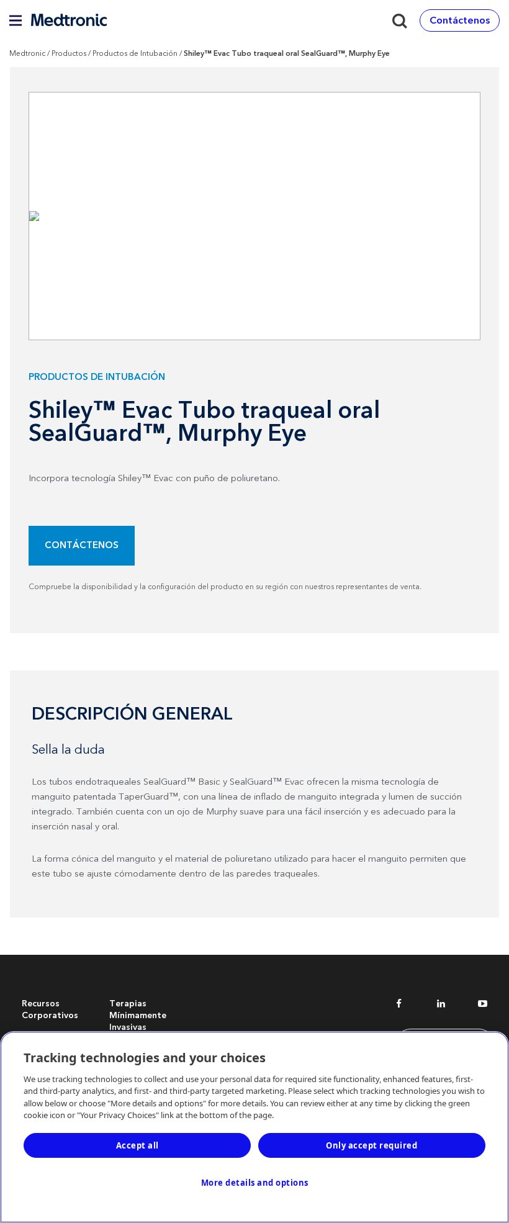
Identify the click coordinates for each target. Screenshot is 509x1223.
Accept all (137, 1145)
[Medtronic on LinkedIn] (441, 1005)
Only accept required (371, 1145)
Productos (69, 53)
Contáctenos (82, 545)
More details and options (255, 1182)
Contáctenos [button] (460, 20)
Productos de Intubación (135, 53)
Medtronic (27, 53)
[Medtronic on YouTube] (482, 1005)
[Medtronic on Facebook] (398, 1005)
